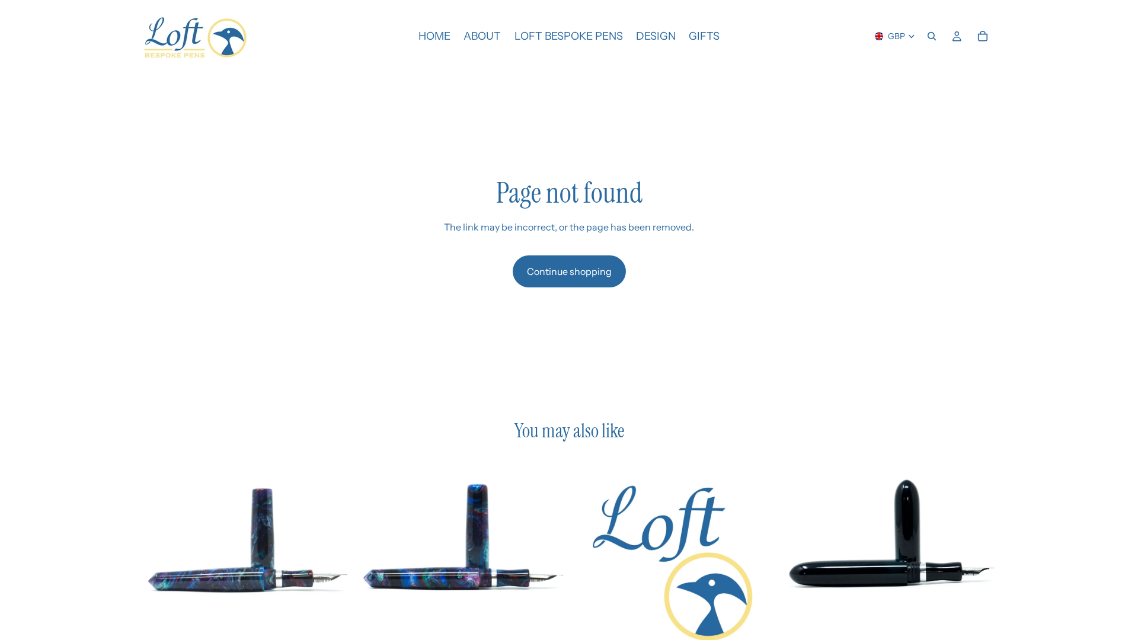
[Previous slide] (160, 562)
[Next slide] (332, 562)
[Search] (932, 36)
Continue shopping (569, 271)
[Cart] (983, 36)
